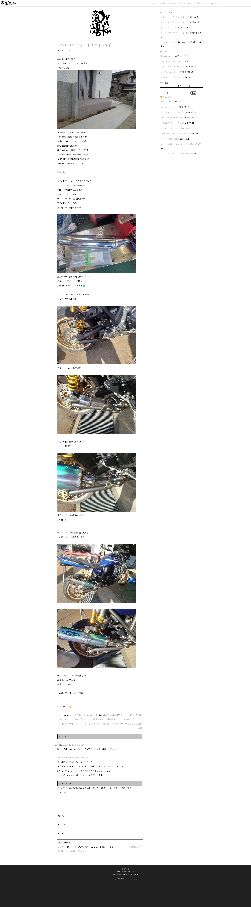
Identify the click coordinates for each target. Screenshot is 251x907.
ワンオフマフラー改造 (119, 724)
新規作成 (78, 715)
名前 (60, 816)
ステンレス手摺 (90, 719)
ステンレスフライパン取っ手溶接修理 (175, 33)
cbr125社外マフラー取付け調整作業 (174, 133)
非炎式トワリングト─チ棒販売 (172, 77)
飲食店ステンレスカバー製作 (172, 128)
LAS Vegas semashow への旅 (172, 72)
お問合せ (182, 3)
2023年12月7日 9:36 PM (73, 745)
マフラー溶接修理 (101, 724)
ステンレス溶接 (123, 719)
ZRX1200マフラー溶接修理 (70, 719)
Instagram (214, 3)
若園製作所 (166, 97)
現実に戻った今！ (167, 56)
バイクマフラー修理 (83, 724)
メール (61, 825)
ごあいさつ (153, 3)
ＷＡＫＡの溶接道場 (195, 3)
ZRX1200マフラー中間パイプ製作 (84, 45)
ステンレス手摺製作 (106, 719)
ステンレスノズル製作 (169, 27)
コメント (62, 792)
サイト (60, 833)
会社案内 (172, 3)
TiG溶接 (107, 715)
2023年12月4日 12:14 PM (77, 757)
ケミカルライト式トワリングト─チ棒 (175, 17)
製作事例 (163, 3)
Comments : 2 (90, 715)
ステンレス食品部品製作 (170, 139)
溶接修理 (133, 724)
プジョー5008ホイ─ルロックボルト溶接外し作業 (179, 144)
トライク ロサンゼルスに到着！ (173, 67)
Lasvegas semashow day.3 (170, 61)
